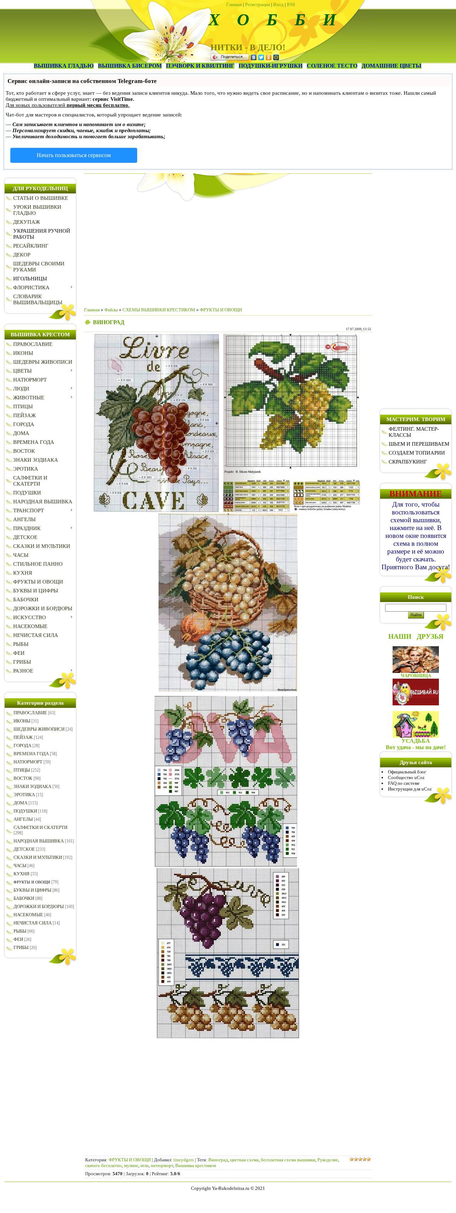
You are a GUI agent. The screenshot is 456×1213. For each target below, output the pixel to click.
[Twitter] (261, 57)
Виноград (218, 1159)
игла (144, 1165)
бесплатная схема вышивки (288, 1159)
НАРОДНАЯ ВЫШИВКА (39, 841)
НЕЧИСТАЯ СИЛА (33, 923)
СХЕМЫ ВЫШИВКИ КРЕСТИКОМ (159, 309)
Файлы (111, 309)
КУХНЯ (22, 873)
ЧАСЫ (20, 865)
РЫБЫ (20, 931)
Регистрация (257, 4)
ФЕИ (18, 939)
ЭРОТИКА (24, 794)
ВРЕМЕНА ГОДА (31, 753)
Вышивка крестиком (195, 1165)
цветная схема (244, 1159)
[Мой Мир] (276, 57)
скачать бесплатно (103, 1165)
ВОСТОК (23, 778)
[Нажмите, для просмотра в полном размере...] (156, 510)
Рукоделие (327, 1159)
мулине (131, 1165)
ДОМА (20, 802)
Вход (278, 4)
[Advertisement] (228, 251)
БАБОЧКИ (24, 898)
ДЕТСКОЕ (24, 849)
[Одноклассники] (269, 57)
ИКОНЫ (22, 721)
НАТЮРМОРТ (28, 761)
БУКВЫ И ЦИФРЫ (32, 890)
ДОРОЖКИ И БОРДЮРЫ (39, 906)
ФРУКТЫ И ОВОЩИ (32, 882)
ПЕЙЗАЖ (23, 737)
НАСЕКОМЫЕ (28, 914)
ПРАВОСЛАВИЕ (30, 712)
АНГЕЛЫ (23, 819)
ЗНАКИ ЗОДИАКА (32, 786)
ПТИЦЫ (22, 770)
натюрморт (162, 1165)
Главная (234, 4)
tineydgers (183, 1159)
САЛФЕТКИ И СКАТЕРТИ (40, 827)
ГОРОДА (22, 745)
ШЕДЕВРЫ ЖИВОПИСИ (39, 729)
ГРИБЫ (21, 947)
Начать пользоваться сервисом (74, 155)
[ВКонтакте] (254, 57)
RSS (291, 4)
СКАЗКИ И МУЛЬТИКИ (38, 857)
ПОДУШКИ (25, 811)
